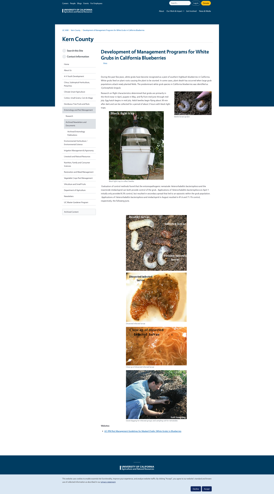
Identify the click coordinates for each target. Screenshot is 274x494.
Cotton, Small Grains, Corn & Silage (78, 98)
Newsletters (69, 196)
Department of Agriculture (75, 190)
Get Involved (191, 11)
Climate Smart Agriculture (74, 91)
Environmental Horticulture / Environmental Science (75, 143)
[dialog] (137, 484)
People (73, 3)
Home (66, 64)
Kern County (75, 30)
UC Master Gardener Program (76, 202)
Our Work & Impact (174, 11)
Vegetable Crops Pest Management (78, 178)
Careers (65, 3)
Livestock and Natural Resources (77, 156)
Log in (195, 3)
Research (69, 116)
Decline (196, 489)
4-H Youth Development (74, 76)
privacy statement (108, 482)
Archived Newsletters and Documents (76, 124)
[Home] (77, 11)
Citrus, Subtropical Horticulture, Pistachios (77, 84)
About (161, 11)
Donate (206, 3)
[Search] (189, 3)
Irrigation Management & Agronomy (79, 150)
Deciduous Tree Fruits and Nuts (76, 104)
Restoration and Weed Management (78, 172)
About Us (67, 70)
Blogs (79, 3)
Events (86, 3)
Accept (207, 489)
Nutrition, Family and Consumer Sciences (77, 164)
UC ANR (65, 30)
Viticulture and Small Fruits (75, 184)
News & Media (205, 11)
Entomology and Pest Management (78, 110)
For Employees (96, 3)
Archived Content (71, 212)
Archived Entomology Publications (76, 133)
